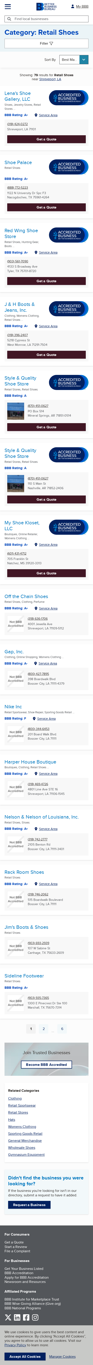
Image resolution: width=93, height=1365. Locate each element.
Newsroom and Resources (25, 1281)
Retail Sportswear (22, 1105)
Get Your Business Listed (24, 1268)
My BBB (82, 6)
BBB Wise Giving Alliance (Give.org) (33, 1303)
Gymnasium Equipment (26, 1154)
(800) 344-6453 (38, 729)
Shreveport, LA (50, 79)
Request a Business (29, 1204)
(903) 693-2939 (38, 943)
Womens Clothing (22, 1126)
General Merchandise (25, 1140)
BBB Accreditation (19, 1273)
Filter (44, 43)
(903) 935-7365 (38, 998)
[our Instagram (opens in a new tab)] (35, 1319)
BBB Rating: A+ (16, 178)
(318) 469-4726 (38, 784)
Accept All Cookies (25, 1356)
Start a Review (16, 1246)
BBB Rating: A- (16, 663)
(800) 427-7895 (38, 674)
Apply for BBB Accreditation (27, 1277)
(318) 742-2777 (37, 839)
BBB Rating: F (15, 718)
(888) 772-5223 (17, 188)
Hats (11, 1119)
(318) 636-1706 (38, 619)
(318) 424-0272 (17, 124)
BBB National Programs (23, 1308)
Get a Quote (46, 139)
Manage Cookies (62, 1356)
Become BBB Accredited (46, 1064)
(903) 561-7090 (17, 261)
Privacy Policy (15, 1345)
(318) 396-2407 (17, 335)
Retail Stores (18, 1112)
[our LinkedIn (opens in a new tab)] (17, 1319)
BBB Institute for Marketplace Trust (32, 1299)
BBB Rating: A (15, 395)
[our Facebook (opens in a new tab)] (26, 1319)
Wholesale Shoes (21, 1147)
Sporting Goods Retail (25, 1133)
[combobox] (74, 59)
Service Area (48, 115)
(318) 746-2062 (38, 894)
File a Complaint (17, 1251)
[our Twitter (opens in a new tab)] (8, 1319)
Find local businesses (31, 18)
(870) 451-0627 (38, 406)
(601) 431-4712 (16, 553)
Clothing (15, 1098)
